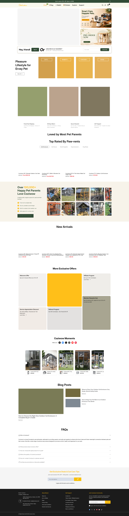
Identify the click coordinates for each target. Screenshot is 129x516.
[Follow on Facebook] (89, 509)
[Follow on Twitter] (92, 509)
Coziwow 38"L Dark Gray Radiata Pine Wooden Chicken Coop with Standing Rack (52, 254)
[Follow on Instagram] (94, 509)
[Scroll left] (49, 194)
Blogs (43, 500)
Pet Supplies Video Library (71, 500)
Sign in (35, 49)
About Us (44, 495)
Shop (45, 5)
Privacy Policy (45, 502)
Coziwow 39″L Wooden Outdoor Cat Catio (29, 173)
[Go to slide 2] (26, 43)
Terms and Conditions (46, 504)
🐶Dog (51, 5)
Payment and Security (46, 506)
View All (19, 73)
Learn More (22, 315)
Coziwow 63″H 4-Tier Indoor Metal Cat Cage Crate (75, 174)
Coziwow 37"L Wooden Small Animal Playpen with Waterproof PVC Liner (75, 254)
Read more (20, 419)
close (18, 1)
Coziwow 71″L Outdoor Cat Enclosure (98, 173)
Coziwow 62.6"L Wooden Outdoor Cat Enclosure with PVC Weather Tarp (98, 254)
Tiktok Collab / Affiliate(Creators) (72, 498)
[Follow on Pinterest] (96, 509)
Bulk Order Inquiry (69, 504)
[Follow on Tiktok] (101, 509)
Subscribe (104, 49)
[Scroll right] (110, 194)
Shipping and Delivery (70, 506)
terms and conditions (69, 483)
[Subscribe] (77, 479)
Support (81, 5)
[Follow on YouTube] (99, 509)
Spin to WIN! (70, 1)
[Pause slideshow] (19, 43)
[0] (108, 5)
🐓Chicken (66, 5)
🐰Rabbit (58, 5)
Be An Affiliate (45, 498)
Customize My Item (70, 502)
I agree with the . (65, 483)
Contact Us (68, 495)
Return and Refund (69, 508)
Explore (74, 5)
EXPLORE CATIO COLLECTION (25, 215)
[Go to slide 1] (22, 43)
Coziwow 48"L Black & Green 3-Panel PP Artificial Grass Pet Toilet (28, 254)
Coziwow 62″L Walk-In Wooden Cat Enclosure (51, 174)
